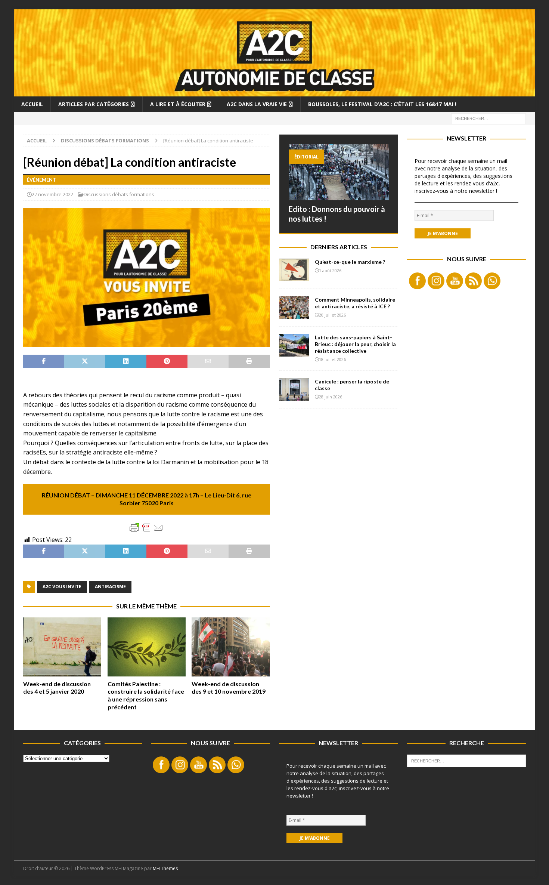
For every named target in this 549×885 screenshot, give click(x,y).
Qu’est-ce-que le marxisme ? (350, 262)
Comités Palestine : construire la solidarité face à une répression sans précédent (146, 695)
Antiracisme (110, 586)
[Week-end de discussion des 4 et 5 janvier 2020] (62, 646)
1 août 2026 (330, 270)
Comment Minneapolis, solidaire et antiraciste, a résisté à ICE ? (355, 302)
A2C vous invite (62, 586)
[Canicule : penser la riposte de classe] (294, 389)
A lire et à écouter (177, 104)
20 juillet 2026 (332, 315)
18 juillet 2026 (332, 359)
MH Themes (165, 868)
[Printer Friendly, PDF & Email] (146, 527)
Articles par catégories (93, 104)
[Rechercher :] (488, 117)
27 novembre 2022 (52, 194)
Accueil (32, 104)
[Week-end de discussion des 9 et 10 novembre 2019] (231, 646)
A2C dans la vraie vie (257, 104)
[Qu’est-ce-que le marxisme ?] (294, 270)
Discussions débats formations (119, 194)
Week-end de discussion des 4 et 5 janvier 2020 (57, 687)
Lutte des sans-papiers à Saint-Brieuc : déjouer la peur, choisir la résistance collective (355, 344)
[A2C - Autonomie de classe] (275, 91)
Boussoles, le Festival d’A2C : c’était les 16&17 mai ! (382, 104)
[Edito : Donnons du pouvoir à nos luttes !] (339, 172)
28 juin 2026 (330, 397)
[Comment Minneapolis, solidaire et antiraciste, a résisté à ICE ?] (294, 307)
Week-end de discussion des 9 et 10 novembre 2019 (229, 687)
